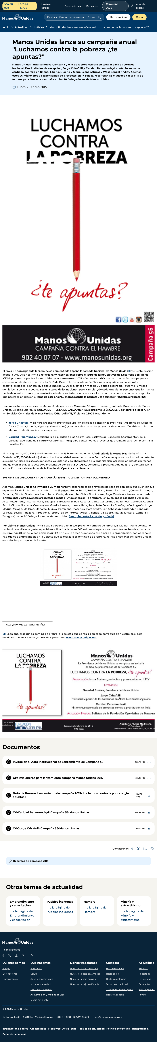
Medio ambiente (39, 1000)
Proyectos (92, 6)
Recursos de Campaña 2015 (30, 861)
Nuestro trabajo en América (85, 973)
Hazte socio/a (118, 17)
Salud (34, 973)
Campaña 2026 (112, 6)
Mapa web (54, 1028)
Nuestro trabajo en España (84, 984)
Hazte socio (112, 973)
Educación (36, 968)
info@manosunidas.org (108, 1017)
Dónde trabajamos (83, 963)
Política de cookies (118, 1028)
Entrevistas (145, 979)
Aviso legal (69, 1028)
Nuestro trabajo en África (84, 968)
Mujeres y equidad (40, 984)
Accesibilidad (38, 1028)
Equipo (6, 968)
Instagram (16, 955)
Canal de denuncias (14, 1034)
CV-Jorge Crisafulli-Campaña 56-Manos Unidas (46, 828)
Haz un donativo (115, 968)
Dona (139, 17)
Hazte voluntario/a (116, 979)
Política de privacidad (91, 1028)
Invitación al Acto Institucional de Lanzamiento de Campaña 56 (58, 762)
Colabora (112, 963)
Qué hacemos (41, 963)
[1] (62, 533)
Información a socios (15, 1028)
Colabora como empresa (119, 989)
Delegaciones (73, 6)
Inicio (5, 27)
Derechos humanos (41, 989)
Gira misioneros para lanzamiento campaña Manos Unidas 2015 (58, 778)
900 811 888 (8, 6)
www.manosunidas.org (81, 637)
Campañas (144, 984)
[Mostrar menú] (151, 17)
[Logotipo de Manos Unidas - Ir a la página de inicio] (17, 18)
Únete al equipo (46, 6)
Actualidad (21, 27)
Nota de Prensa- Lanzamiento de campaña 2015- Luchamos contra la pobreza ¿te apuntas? (71, 795)
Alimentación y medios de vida (48, 994)
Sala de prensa (147, 989)
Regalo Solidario (115, 994)
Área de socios (140, 6)
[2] (4, 633)
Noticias (39, 27)
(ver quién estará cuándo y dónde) (91, 516)
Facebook (3, 955)
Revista (143, 994)
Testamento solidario (117, 984)
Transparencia (10, 979)
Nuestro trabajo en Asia (83, 979)
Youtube (23, 955)
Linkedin (31, 955)
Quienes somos (13, 963)
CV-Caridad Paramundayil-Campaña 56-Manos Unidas (51, 812)
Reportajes (144, 973)
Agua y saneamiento (42, 979)
